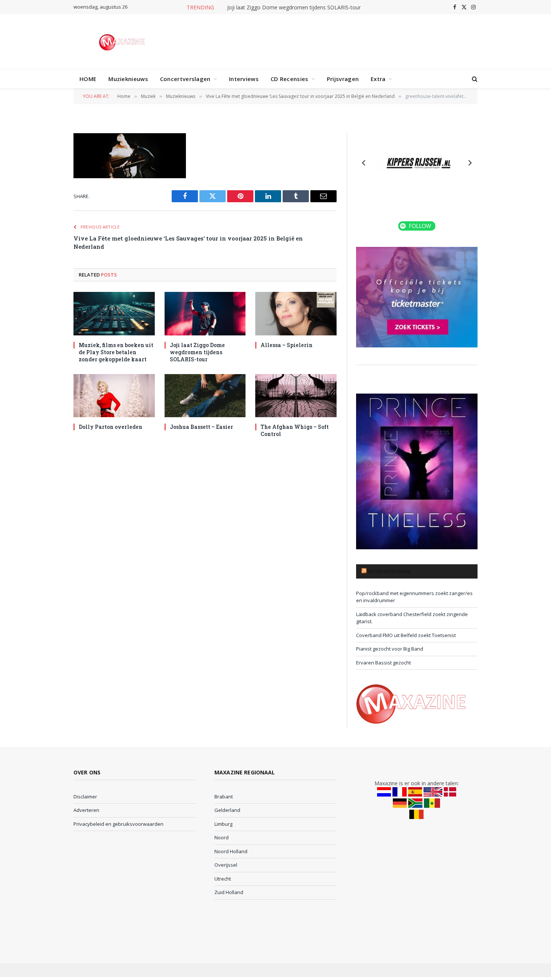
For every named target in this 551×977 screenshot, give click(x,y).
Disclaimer (85, 796)
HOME (87, 79)
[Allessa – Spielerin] (296, 313)
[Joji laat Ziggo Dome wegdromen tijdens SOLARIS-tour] (205, 313)
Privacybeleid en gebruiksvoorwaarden (118, 824)
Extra (378, 79)
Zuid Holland (228, 892)
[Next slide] (470, 163)
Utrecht (222, 878)
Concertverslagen (185, 79)
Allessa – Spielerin (287, 345)
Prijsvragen (343, 79)
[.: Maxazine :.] (122, 41)
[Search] (474, 79)
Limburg (223, 824)
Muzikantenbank (389, 571)
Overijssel (225, 864)
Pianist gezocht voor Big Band (389, 648)
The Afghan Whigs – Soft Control (295, 430)
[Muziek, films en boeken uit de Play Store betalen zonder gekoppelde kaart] (114, 313)
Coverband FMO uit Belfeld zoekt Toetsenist (406, 635)
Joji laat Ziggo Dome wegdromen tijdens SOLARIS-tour (294, 7)
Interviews (244, 79)
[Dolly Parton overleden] (114, 395)
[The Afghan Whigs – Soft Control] (296, 395)
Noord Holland (230, 851)
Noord (221, 837)
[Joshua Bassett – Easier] (205, 395)
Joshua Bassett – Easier (201, 426)
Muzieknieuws (128, 79)
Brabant (223, 796)
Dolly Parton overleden (110, 426)
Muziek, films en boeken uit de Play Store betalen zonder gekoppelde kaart (116, 352)
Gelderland (227, 810)
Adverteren (86, 810)
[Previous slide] (364, 163)
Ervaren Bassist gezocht (383, 662)
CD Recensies (289, 79)
